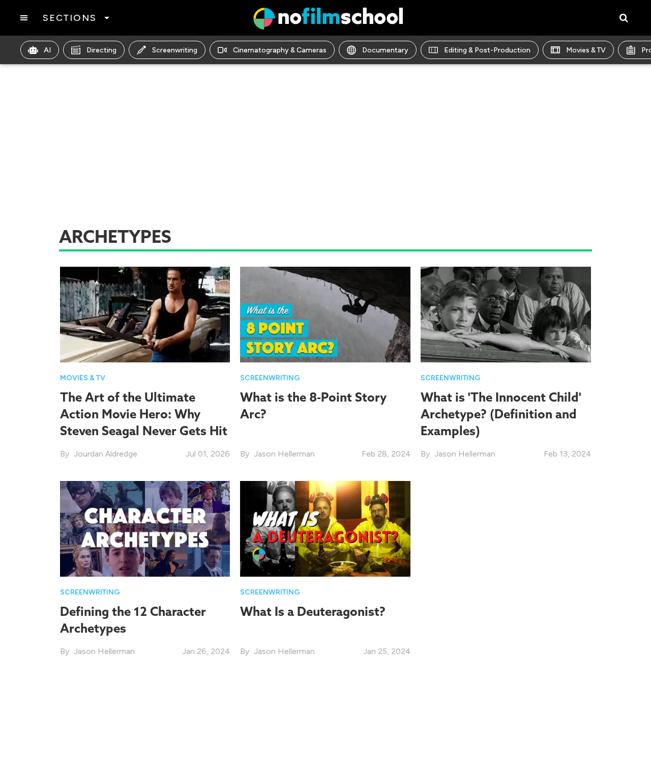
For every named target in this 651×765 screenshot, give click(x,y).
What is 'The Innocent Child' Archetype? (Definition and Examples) (501, 414)
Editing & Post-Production (487, 50)
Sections (69, 17)
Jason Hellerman (284, 454)
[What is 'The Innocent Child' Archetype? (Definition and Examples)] (506, 314)
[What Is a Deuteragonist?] (325, 528)
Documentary (385, 50)
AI (47, 50)
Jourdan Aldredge (105, 454)
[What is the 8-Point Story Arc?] (325, 314)
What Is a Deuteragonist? (313, 611)
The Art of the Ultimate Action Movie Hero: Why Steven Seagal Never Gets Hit (143, 414)
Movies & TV (586, 50)
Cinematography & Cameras (280, 50)
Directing (101, 50)
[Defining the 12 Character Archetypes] (145, 528)
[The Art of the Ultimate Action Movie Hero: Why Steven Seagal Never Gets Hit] (145, 314)
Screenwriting (174, 50)
